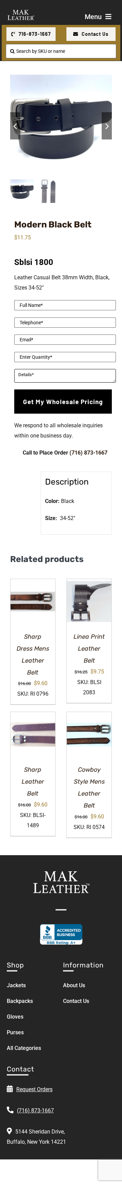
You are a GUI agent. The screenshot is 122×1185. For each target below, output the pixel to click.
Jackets (16, 985)
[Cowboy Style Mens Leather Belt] (89, 734)
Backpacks (20, 1001)
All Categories (24, 1048)
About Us (74, 985)
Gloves (15, 1016)
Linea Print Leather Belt (89, 648)
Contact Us (76, 1001)
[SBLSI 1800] (61, 126)
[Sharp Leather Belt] (33, 734)
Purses (15, 1032)
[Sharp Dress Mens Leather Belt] (33, 601)
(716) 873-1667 (88, 452)
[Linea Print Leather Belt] (89, 601)
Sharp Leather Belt (33, 781)
